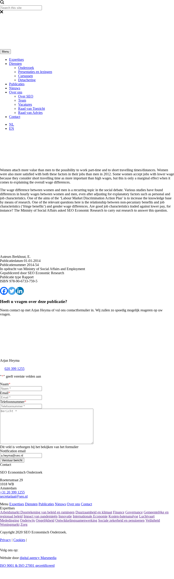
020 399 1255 (14, 369)
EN (11, 128)
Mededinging (9, 520)
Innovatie (65, 516)
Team (22, 100)
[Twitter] (12, 291)
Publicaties (16, 84)
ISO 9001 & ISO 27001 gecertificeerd (27, 565)
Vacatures (25, 104)
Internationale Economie (90, 516)
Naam (5, 384)
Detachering (27, 80)
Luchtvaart (147, 516)
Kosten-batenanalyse (123, 516)
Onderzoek (26, 68)
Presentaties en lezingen (35, 72)
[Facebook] (4, 291)
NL (11, 124)
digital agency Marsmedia (38, 558)
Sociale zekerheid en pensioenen (121, 520)
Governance (134, 512)
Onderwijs (27, 520)
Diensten (15, 64)
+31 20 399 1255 (12, 492)
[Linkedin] (20, 291)
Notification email (13, 451)
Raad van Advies (30, 113)
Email (5, 393)
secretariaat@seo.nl (14, 496)
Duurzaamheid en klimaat (93, 512)
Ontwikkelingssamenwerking (76, 520)
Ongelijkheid (45, 520)
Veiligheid (152, 520)
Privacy (5, 540)
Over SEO (25, 96)
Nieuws (14, 88)
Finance (118, 512)
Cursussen (25, 76)
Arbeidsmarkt (10, 512)
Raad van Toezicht (31, 108)
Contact (14, 117)
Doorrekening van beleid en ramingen (47, 512)
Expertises (16, 59)
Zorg (23, 524)
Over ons (15, 92)
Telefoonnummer (13, 402)
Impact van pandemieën (41, 516)
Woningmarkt (9, 524)
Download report (80, 272)
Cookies (19, 540)
